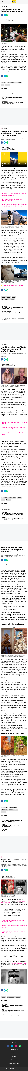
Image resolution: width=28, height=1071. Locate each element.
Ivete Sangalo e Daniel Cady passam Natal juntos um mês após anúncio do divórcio (12, 103)
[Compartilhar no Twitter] (4, 15)
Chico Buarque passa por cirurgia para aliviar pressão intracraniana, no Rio (13, 1011)
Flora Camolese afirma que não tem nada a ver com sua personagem (12, 831)
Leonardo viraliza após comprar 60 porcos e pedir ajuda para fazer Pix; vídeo (14, 194)
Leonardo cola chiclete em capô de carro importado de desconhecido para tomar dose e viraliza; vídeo (12, 514)
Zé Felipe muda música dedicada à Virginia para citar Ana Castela (13, 319)
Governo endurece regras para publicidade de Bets (13, 433)
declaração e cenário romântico (19, 963)
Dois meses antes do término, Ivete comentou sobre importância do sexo (13, 509)
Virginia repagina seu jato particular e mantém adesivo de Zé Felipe (13, 920)
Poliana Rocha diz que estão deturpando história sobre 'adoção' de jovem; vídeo (12, 821)
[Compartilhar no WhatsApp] (7, 15)
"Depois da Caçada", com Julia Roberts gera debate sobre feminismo (12, 1006)
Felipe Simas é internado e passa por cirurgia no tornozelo (12, 98)
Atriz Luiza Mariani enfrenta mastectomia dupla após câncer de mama (13, 313)
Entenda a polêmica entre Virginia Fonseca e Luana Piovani (14, 422)
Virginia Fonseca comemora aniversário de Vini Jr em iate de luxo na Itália (14, 428)
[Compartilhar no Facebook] (2, 15)
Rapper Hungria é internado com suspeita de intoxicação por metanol (11, 826)
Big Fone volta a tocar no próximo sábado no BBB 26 (12, 93)
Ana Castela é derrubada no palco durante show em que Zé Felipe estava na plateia (12, 519)
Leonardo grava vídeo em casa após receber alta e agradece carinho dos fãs (12, 308)
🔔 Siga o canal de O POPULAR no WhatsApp (12, 285)
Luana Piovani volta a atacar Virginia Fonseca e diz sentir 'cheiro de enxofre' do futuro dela (14, 205)
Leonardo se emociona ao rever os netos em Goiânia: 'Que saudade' (13, 199)
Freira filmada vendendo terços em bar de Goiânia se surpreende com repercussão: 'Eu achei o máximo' (13, 1016)
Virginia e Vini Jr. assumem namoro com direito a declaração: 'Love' (14, 931)
